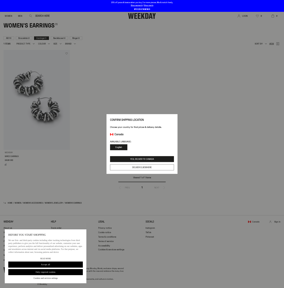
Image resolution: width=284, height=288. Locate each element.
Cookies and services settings (46, 278)
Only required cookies (45, 272)
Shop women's (136, 5)
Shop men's (148, 5)
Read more (45, 259)
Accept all (45, 264)
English (118, 147)
